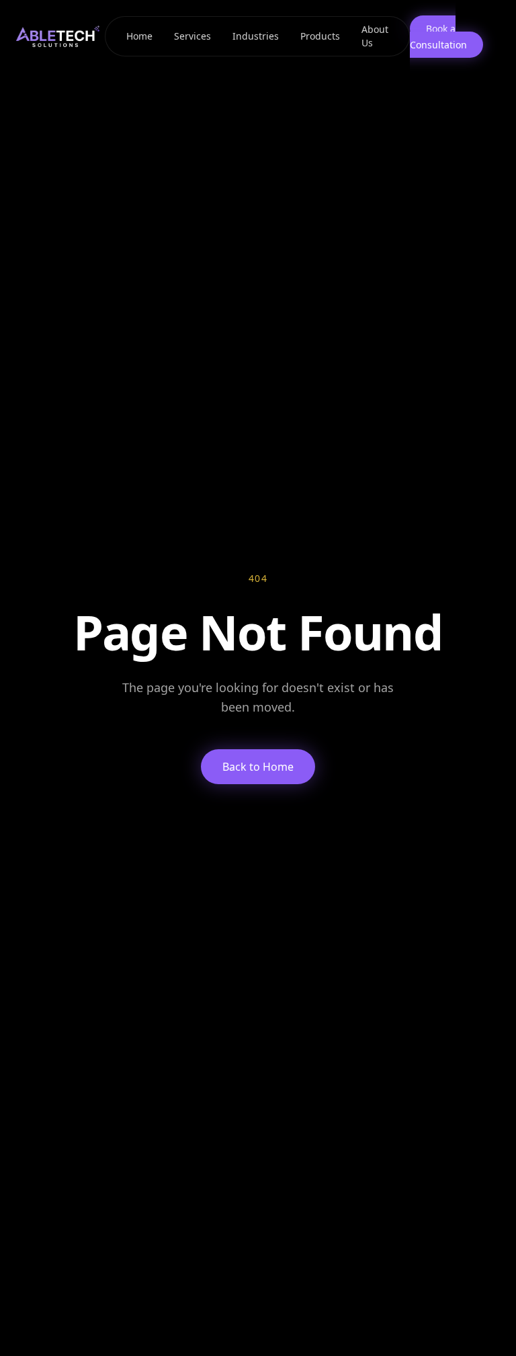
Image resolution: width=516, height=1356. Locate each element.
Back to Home (258, 766)
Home (139, 36)
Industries (255, 36)
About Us (374, 36)
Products (320, 36)
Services (192, 36)
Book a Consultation (438, 36)
